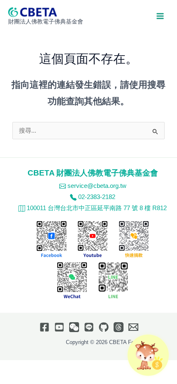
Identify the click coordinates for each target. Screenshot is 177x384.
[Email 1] (133, 327)
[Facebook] (44, 327)
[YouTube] (59, 327)
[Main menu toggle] (160, 16)
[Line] (89, 327)
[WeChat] (74, 327)
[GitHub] (104, 327)
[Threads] (118, 327)
